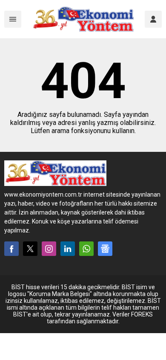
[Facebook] (11, 248)
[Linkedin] (67, 248)
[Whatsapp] (86, 248)
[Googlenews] (105, 248)
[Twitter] (30, 248)
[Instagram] (49, 248)
